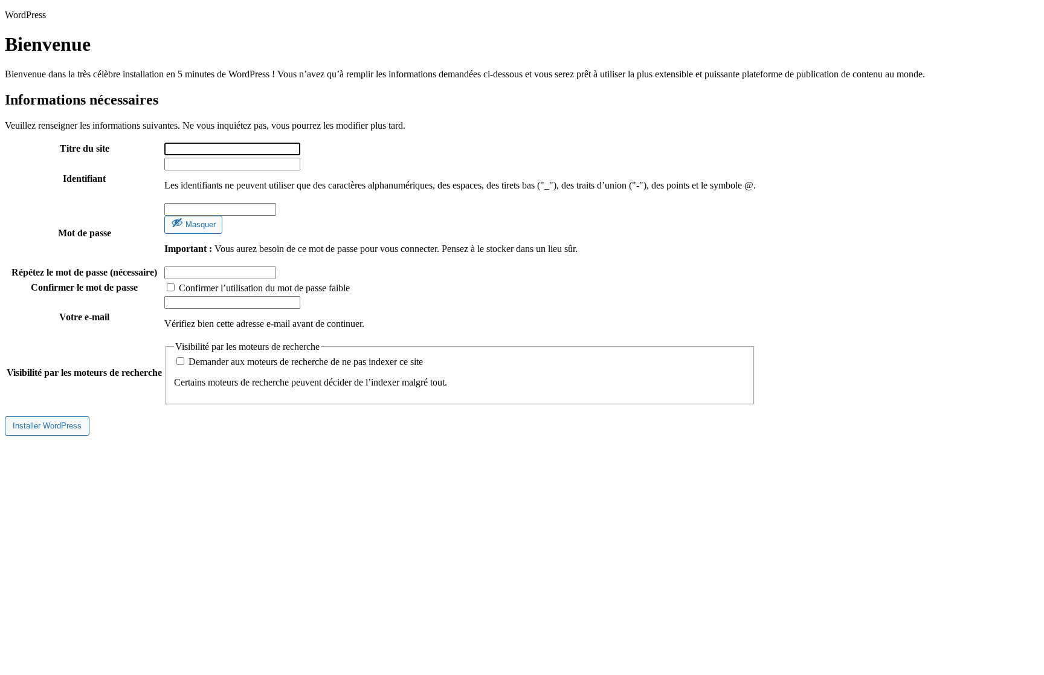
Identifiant (84, 178)
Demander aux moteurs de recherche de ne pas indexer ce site (304, 362)
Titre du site (84, 148)
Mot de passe (84, 233)
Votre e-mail (84, 317)
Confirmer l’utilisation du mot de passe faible (263, 288)
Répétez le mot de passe (84, 272)
